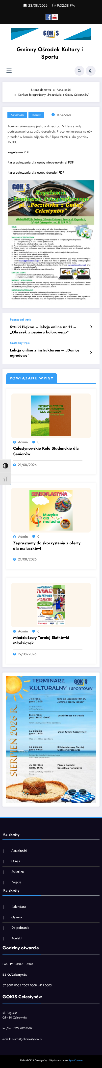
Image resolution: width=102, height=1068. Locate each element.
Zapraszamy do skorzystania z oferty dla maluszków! (46, 545)
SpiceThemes (76, 1060)
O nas (15, 861)
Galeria (16, 917)
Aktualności (17, 115)
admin (23, 442)
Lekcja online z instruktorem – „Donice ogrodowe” (44, 353)
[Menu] (9, 71)
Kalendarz (18, 906)
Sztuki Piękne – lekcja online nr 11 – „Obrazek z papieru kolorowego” (43, 330)
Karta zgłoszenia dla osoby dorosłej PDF (35, 172)
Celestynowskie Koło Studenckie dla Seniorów (46, 451)
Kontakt (16, 938)
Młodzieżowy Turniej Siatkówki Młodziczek (41, 640)
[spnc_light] (91, 71)
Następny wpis (19, 343)
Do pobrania (20, 927)
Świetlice (17, 871)
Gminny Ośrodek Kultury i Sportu (50, 52)
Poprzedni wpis (20, 319)
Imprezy (36, 115)
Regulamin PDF (18, 152)
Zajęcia (16, 882)
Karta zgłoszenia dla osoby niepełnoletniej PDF (40, 162)
